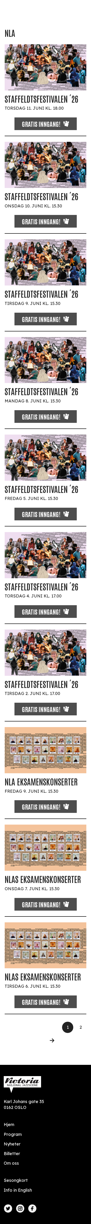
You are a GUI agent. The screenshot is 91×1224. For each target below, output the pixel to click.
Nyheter (12, 1144)
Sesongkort (16, 1180)
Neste (49, 1040)
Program (13, 1134)
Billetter (12, 1153)
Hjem (9, 1124)
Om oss (11, 1163)
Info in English (18, 1190)
